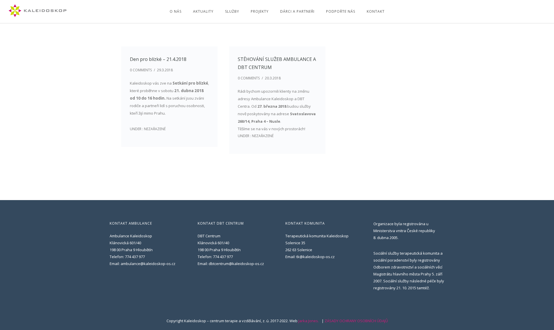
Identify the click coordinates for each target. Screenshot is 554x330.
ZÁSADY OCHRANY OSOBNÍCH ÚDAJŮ (356, 320)
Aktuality (203, 11)
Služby (232, 11)
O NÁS (175, 11)
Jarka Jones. (308, 320)
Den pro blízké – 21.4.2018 (158, 59)
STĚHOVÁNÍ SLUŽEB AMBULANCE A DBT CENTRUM (277, 63)
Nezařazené (154, 128)
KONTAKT (376, 11)
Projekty (260, 11)
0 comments (141, 70)
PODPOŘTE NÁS (340, 11)
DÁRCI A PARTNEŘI (297, 11)
